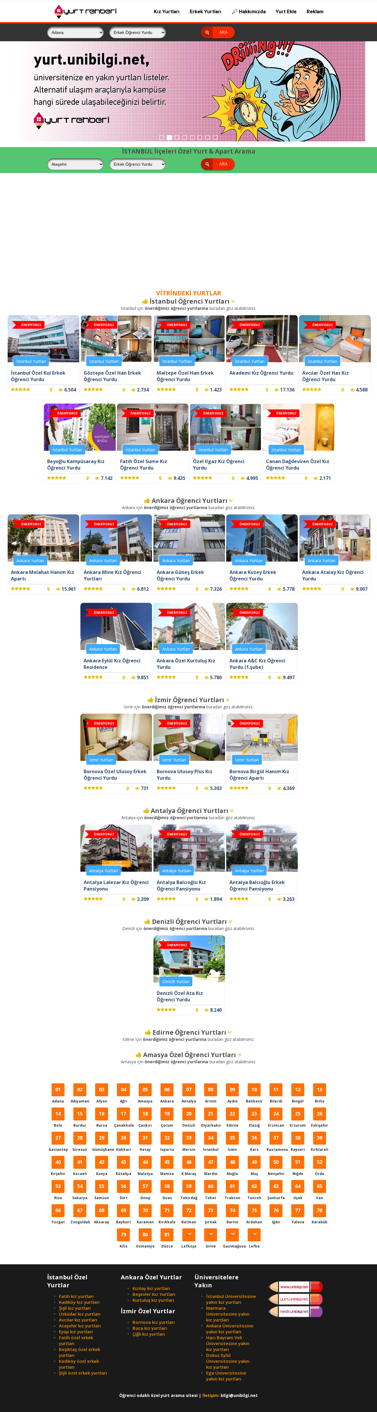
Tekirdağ (189, 1191)
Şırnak (211, 1216)
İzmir (232, 1143)
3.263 (288, 899)
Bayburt (123, 1216)
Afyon (101, 1095)
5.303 (215, 788)
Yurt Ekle (286, 11)
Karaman (145, 1216)
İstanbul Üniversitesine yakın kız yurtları (231, 1299)
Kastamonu (276, 1143)
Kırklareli (319, 1143)
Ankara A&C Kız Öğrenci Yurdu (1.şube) (257, 663)
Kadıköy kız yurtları (79, 1302)
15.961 (68, 589)
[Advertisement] (188, 236)
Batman (188, 1216)
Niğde (297, 1167)
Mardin (210, 1167)
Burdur (79, 1119)
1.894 (215, 899)
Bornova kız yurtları (154, 1322)
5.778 (288, 589)
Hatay (145, 1143)
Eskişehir (319, 1119)
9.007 (361, 589)
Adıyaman (80, 1095)
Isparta (167, 1143)
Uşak (297, 1191)
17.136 (287, 389)
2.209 (142, 899)
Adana (58, 1095)
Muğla (232, 1167)
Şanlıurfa (276, 1191)
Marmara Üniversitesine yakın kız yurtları (227, 1314)
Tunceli (254, 1191)
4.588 (361, 389)
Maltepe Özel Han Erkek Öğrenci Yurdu (185, 376)
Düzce (167, 1240)
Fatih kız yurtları (76, 1296)
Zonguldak (80, 1216)
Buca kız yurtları (150, 1328)
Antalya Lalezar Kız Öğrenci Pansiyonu (116, 885)
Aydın (232, 1095)
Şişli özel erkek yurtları (83, 1373)
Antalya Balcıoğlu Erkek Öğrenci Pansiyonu (257, 885)
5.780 (215, 677)
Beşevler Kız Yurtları (154, 1294)
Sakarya (79, 1191)
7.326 (215, 589)
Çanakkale (123, 1119)
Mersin (188, 1143)
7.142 (106, 478)
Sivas (167, 1191)
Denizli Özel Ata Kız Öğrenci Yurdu (180, 996)
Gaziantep (58, 1143)
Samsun (101, 1191)
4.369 (288, 788)
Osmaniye (145, 1240)
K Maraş (188, 1167)
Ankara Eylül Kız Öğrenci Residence (112, 663)
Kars (254, 1143)
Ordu (319, 1167)
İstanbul (211, 1143)
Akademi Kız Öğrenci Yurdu (261, 373)
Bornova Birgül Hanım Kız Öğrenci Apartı (259, 774)
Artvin (210, 1095)
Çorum (167, 1119)
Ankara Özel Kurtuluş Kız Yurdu (186, 663)
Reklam (315, 11)
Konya (102, 1167)
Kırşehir (58, 1167)
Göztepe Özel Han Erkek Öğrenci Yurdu (112, 376)
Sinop (145, 1191)
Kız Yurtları (167, 11)
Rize (58, 1191)
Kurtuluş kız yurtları (153, 1300)
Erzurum (298, 1119)
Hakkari (123, 1143)
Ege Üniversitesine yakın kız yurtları (226, 1376)
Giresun (79, 1143)
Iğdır (276, 1216)
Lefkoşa (188, 1246)
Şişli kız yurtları (75, 1308)
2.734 (142, 389)
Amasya (145, 1095)
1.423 (215, 389)
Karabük (320, 1216)
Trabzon (232, 1191)
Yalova (298, 1216)
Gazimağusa (232, 1246)
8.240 (215, 1010)
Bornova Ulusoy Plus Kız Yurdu (184, 774)
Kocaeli (80, 1167)
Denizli (188, 1119)
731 (144, 788)
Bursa (101, 1119)
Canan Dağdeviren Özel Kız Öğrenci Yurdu (297, 464)
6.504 (69, 389)
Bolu (58, 1119)
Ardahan (254, 1216)
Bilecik (276, 1095)
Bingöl (298, 1095)
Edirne (232, 1119)
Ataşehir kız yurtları (80, 1326)
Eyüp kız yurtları (76, 1331)
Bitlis (320, 1095)
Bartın (232, 1216)
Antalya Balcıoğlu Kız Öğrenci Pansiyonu (181, 885)
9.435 (178, 478)
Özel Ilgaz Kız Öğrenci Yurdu (218, 464)
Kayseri (298, 1143)
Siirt (124, 1191)
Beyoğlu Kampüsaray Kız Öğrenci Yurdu (76, 464)
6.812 (142, 589)
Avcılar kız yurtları (78, 1320)
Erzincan (276, 1119)
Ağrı (123, 1095)
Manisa (167, 1167)
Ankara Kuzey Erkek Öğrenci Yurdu (252, 575)
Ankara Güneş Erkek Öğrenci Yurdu (180, 575)
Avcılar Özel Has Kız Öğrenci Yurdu (325, 376)
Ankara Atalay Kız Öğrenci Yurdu (333, 575)
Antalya (189, 1095)
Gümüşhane (101, 1143)
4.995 (251, 478)
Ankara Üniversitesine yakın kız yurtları (229, 1328)
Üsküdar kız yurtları (79, 1314)
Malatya (145, 1167)
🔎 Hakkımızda (249, 11)
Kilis (124, 1240)
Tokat (210, 1191)
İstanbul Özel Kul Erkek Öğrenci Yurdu (38, 376)
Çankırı (145, 1119)
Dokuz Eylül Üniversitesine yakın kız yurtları (227, 1361)
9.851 (142, 677)
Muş (254, 1167)
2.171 (324, 478)
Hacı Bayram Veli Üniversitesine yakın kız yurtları (227, 1343)
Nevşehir (276, 1167)
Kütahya (123, 1167)
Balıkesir (254, 1095)
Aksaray (101, 1216)
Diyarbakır (210, 1119)
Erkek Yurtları (205, 11)
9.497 (288, 677)
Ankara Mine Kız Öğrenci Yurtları (112, 575)
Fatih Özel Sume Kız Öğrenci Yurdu (143, 464)
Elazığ (254, 1119)
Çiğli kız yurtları (149, 1334)
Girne (211, 1246)
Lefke (254, 1246)
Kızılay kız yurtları (151, 1288)
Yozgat (58, 1216)
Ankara (167, 1095)
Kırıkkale (167, 1216)
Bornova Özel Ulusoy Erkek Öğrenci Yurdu (115, 774)
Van (319, 1191)
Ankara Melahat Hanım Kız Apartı (42, 575)
